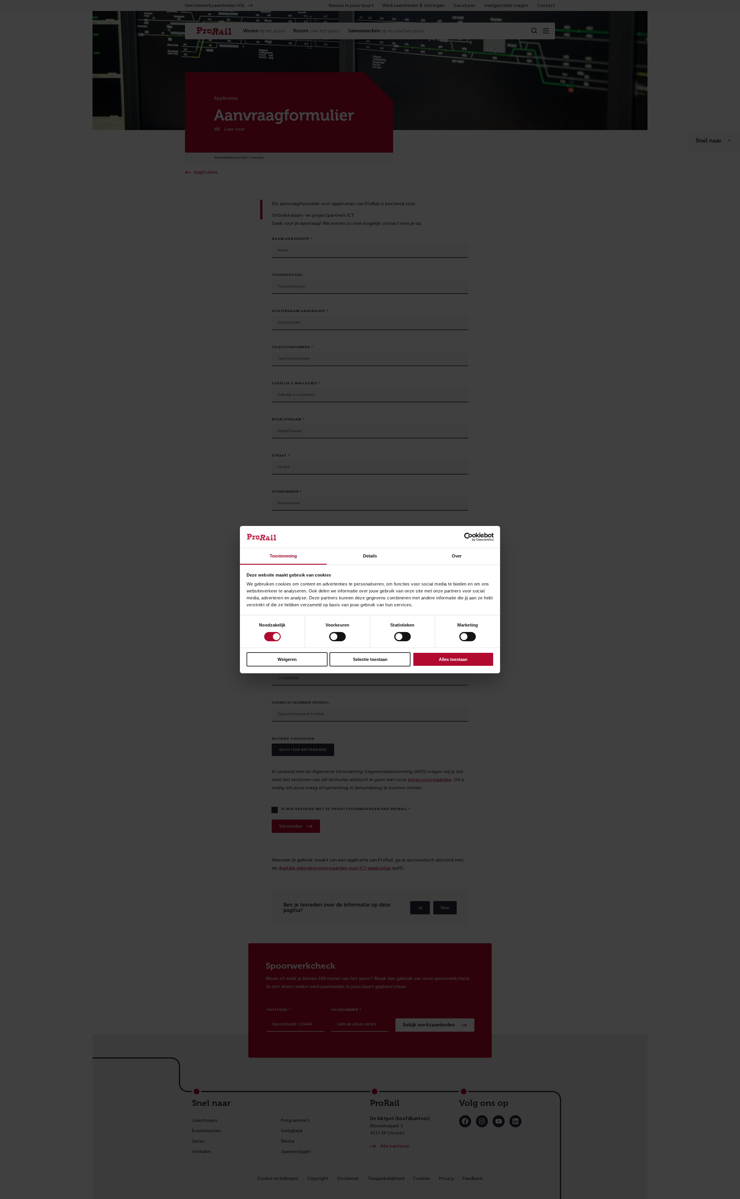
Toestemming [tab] (283, 555)
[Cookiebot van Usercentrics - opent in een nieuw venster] (468, 537)
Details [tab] (370, 555)
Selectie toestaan (370, 659)
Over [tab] (457, 555)
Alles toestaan (453, 659)
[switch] (337, 636)
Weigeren (287, 659)
